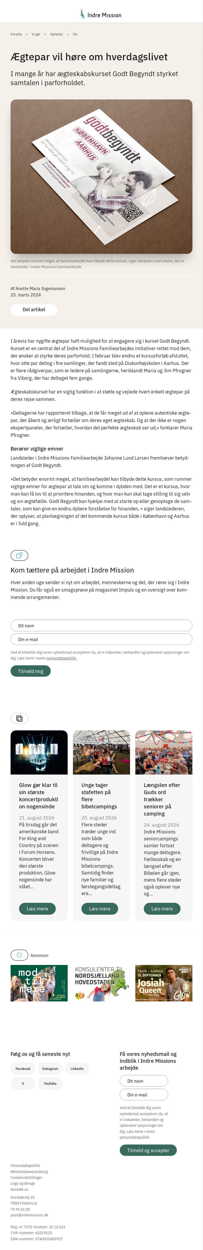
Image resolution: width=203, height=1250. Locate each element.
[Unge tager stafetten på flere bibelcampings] (101, 751)
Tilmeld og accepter (148, 1150)
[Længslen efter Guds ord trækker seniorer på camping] (163, 751)
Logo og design (23, 1183)
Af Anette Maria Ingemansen (38, 288)
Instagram (50, 1068)
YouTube (50, 1083)
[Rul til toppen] (192, 1235)
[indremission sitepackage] (101, 13)
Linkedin (77, 1068)
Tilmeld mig (30, 670)
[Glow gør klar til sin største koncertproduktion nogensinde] (39, 751)
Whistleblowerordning (29, 1171)
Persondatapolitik (25, 1165)
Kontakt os (19, 1189)
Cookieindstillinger (26, 1177)
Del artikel (34, 309)
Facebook (23, 1068)
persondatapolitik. (62, 658)
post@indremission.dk (29, 1214)
